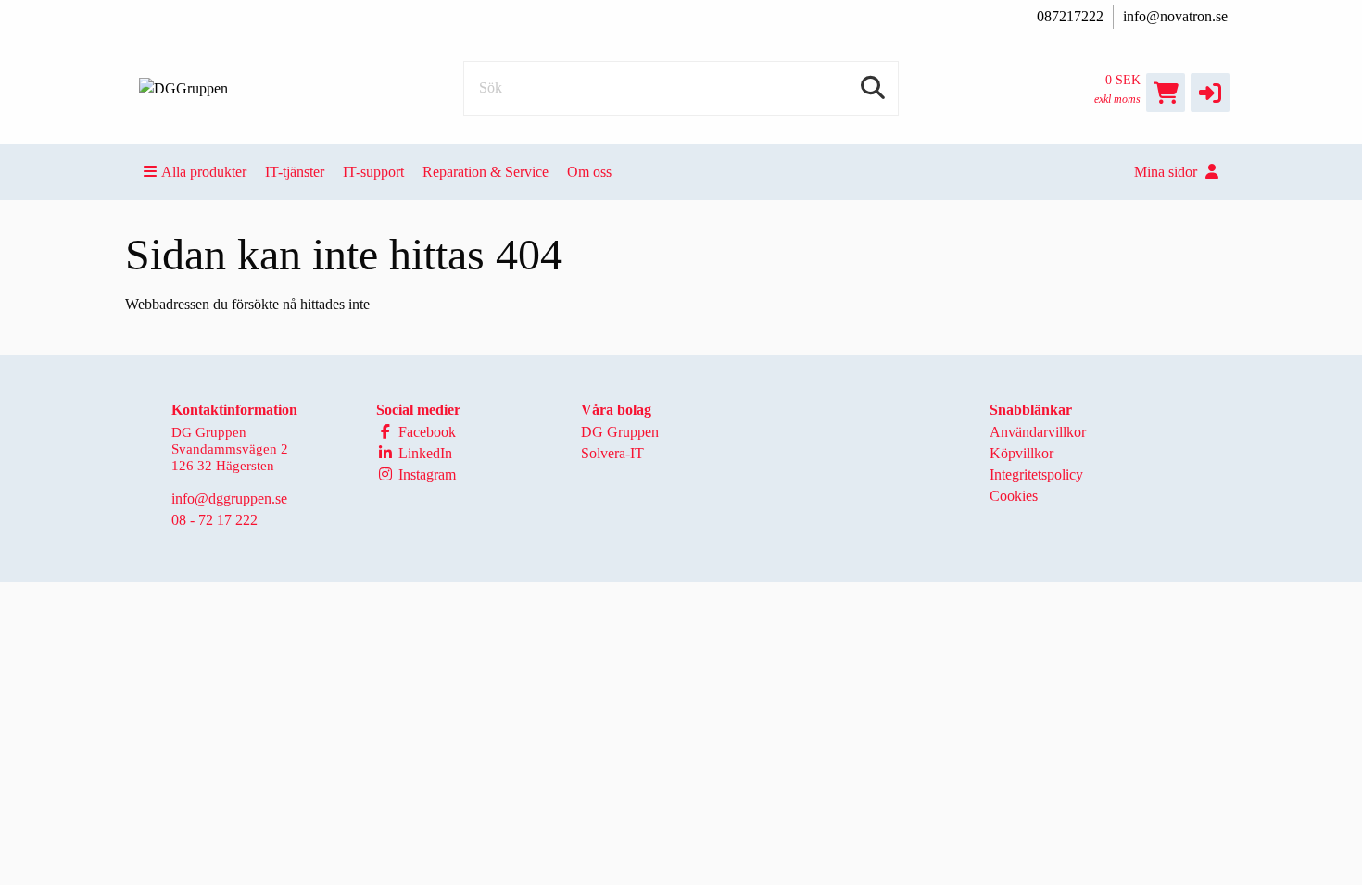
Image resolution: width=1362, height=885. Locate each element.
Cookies (1014, 496)
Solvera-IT (612, 453)
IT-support (373, 172)
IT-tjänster (294, 172)
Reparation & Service (485, 172)
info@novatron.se (1175, 16)
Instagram (425, 474)
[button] (1210, 92)
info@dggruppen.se (229, 498)
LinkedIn (423, 453)
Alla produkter (203, 172)
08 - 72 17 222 (214, 520)
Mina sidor (1167, 172)
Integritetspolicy (1036, 474)
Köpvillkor (1021, 453)
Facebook (425, 432)
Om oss (589, 172)
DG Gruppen (620, 432)
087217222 (1070, 16)
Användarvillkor (1038, 432)
